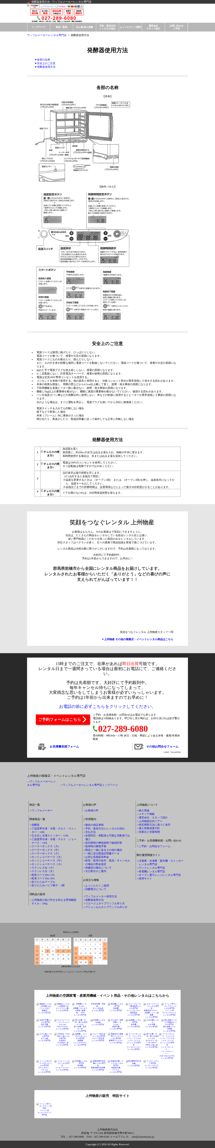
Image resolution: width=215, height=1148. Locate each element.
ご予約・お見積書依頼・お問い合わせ (159, 840)
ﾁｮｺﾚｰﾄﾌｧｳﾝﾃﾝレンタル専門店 (62, 1028)
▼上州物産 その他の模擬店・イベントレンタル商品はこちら (137, 639)
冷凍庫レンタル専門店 (98, 1023)
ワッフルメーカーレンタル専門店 (47, 35)
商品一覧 (34, 804)
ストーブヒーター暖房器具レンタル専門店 (134, 1012)
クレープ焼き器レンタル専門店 (98, 1039)
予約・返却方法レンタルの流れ (107, 27)
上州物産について (147, 804)
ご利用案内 (89, 819)
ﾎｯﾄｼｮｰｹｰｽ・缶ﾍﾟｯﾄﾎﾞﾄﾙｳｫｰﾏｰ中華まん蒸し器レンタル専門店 (151, 1044)
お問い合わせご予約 (176, 27)
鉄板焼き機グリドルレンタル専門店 (116, 1070)
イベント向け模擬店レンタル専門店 (44, 1010)
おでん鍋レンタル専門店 (44, 1039)
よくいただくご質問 (130, 27)
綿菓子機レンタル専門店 (116, 1028)
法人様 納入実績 (84, 27)
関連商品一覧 (37, 819)
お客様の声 (89, 804)
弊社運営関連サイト (148, 855)
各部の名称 (43, 59)
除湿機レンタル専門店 (116, 1009)
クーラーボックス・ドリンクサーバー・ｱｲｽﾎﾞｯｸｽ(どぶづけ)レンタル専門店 (167, 1052)
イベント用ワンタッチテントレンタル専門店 (169, 1012)
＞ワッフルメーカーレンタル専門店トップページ (89, 785)
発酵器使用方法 (46, 66)
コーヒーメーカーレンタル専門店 (62, 1069)
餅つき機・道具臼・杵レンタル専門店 (80, 1029)
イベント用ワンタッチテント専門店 (44, 1112)
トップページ (39, 27)
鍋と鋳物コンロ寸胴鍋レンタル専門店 (169, 1029)
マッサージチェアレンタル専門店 (152, 1066)
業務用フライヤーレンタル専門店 (116, 1042)
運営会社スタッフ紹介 (153, 27)
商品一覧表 (61, 27)
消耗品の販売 (37, 894)
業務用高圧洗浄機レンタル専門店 (98, 1069)
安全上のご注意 (46, 63)
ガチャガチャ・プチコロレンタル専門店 (44, 1070)
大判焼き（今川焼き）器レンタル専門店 (62, 1043)
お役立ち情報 (91, 880)
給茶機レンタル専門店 (134, 1025)
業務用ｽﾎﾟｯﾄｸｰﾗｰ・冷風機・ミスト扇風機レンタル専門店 (151, 1013)
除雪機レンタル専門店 (80, 1066)
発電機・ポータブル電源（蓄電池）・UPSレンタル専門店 (80, 1011)
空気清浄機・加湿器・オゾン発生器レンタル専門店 (98, 1007)
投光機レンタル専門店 (134, 1063)
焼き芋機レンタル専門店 (44, 1025)
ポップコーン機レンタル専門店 (62, 1009)
